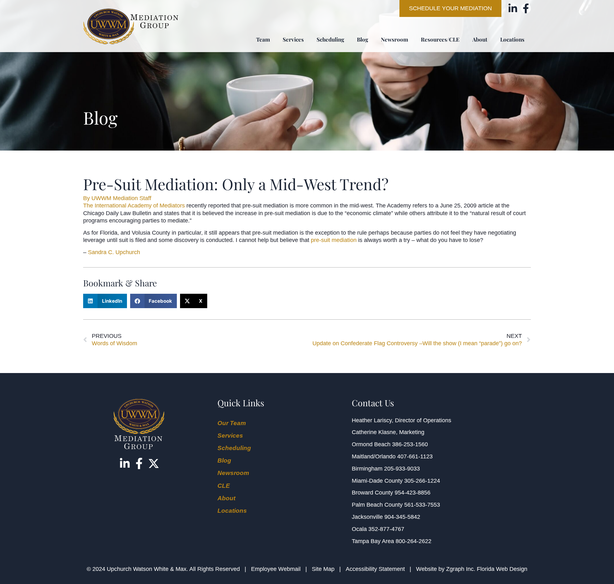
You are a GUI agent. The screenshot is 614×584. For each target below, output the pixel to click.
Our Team (231, 423)
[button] (105, 301)
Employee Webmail (276, 569)
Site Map (323, 569)
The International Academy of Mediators (134, 205)
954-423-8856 (412, 492)
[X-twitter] (153, 463)
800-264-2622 (413, 541)
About (479, 39)
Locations (512, 39)
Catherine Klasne (374, 432)
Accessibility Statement (375, 569)
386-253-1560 (410, 444)
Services (293, 39)
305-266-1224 (422, 481)
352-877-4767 (386, 529)
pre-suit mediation (334, 240)
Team (263, 39)
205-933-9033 (402, 468)
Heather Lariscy (372, 420)
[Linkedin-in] (513, 8)
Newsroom (394, 39)
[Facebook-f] (526, 8)
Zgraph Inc (460, 569)
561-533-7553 (422, 505)
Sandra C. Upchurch (114, 252)
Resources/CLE (440, 39)
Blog (362, 39)
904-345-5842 (402, 517)
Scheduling (330, 39)
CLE (223, 485)
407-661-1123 (415, 456)
